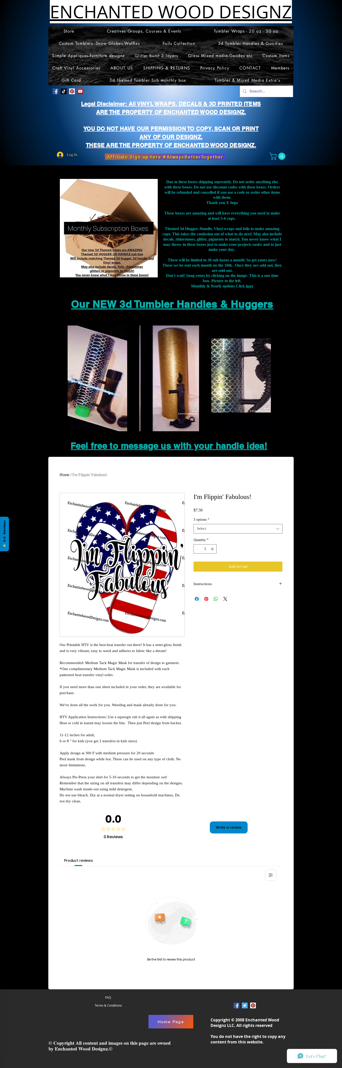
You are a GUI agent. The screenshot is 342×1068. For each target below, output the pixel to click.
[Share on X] (225, 599)
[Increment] (213, 549)
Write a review (229, 827)
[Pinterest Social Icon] (72, 91)
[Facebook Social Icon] (55, 91)
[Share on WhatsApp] (216, 599)
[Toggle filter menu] (270, 875)
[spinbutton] (205, 549)
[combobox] (238, 528)
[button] (278, 156)
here (249, 286)
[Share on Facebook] (197, 599)
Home (64, 475)
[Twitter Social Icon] (245, 1005)
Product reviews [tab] (78, 860)
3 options (201, 519)
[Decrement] (197, 549)
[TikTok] (64, 91)
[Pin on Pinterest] (206, 599)
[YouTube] (80, 91)
